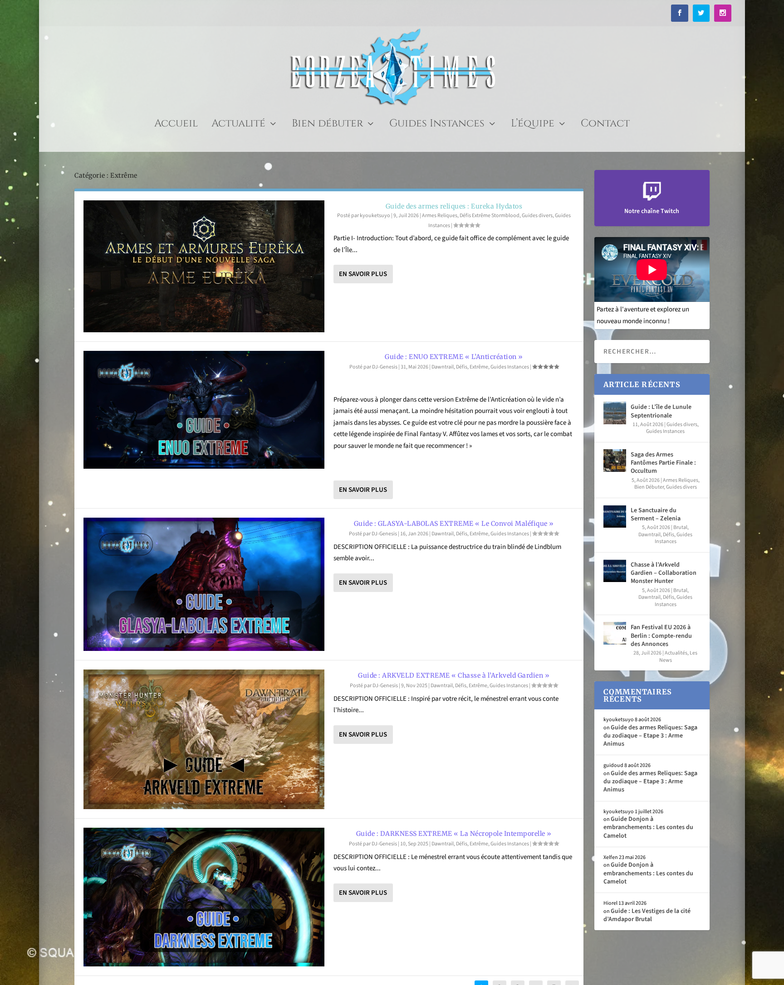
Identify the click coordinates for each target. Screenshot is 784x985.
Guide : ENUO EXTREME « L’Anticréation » (454, 357)
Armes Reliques (439, 215)
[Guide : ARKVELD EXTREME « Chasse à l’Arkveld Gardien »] (203, 739)
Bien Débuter (649, 487)
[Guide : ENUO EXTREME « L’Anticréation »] (203, 410)
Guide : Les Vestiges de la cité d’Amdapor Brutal (647, 915)
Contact (605, 125)
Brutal (680, 527)
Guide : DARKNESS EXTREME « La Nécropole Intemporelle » (454, 834)
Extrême (479, 367)
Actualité (238, 125)
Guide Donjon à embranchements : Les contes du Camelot (648, 827)
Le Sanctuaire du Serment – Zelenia (656, 514)
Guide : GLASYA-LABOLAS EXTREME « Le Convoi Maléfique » (454, 523)
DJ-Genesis (384, 367)
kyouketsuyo (375, 215)
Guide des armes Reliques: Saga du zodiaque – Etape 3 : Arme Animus (650, 735)
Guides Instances (437, 125)
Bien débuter (327, 125)
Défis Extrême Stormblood (489, 215)
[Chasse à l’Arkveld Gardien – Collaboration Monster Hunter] (614, 570)
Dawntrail (442, 367)
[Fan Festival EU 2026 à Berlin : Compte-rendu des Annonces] (614, 633)
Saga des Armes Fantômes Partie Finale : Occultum (663, 463)
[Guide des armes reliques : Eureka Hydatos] (203, 266)
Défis (461, 367)
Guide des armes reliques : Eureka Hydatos (454, 206)
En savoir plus (363, 274)
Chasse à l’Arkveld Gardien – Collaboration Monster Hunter (663, 573)
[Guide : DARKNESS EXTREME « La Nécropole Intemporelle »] (203, 897)
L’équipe (532, 125)
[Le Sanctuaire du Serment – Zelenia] (614, 516)
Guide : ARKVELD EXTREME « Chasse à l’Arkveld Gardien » (453, 675)
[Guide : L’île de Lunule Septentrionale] (614, 413)
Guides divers (537, 215)
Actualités (676, 653)
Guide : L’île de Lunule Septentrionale (661, 411)
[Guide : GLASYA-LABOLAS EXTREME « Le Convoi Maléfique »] (203, 584)
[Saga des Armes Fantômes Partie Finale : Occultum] (614, 460)
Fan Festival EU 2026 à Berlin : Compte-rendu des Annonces (661, 635)
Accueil (176, 125)
